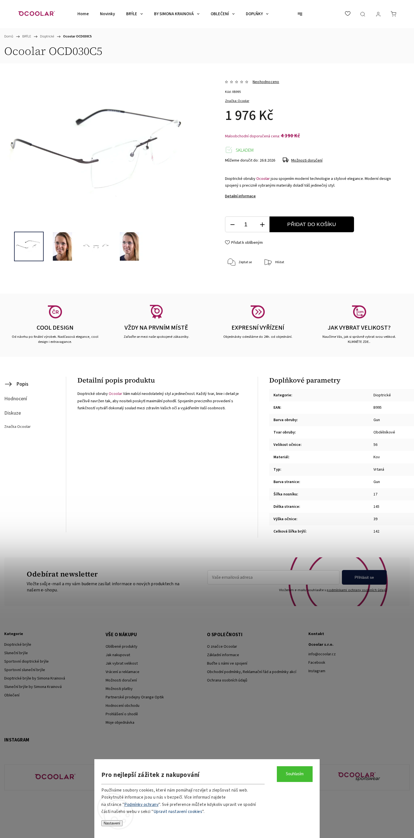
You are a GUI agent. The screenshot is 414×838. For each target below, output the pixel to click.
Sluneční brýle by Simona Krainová (33, 687)
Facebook (316, 662)
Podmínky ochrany (141, 805)
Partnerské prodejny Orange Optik (135, 697)
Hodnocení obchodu (122, 706)
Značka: (237, 101)
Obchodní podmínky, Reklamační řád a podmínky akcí (251, 672)
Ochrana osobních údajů (227, 680)
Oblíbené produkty (121, 646)
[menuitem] (83, 14)
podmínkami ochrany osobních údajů (357, 590)
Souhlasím (295, 774)
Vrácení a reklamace (122, 672)
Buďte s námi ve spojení (227, 663)
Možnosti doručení (306, 160)
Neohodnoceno (266, 82)
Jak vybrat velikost (122, 663)
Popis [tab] (22, 384)
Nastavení (112, 823)
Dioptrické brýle (17, 644)
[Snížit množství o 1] (232, 224)
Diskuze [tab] (12, 413)
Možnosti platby (119, 689)
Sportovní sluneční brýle (24, 670)
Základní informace (223, 655)
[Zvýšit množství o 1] (262, 224)
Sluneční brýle (16, 653)
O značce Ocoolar (222, 646)
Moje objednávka (120, 722)
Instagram (316, 671)
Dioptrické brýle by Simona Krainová (34, 678)
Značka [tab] (17, 427)
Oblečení (11, 695)
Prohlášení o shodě (122, 714)
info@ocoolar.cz (322, 654)
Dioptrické (382, 395)
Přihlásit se (364, 577)
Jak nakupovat (118, 655)
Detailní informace (240, 196)
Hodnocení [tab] (15, 398)
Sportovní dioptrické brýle (26, 661)
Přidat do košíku (311, 224)
